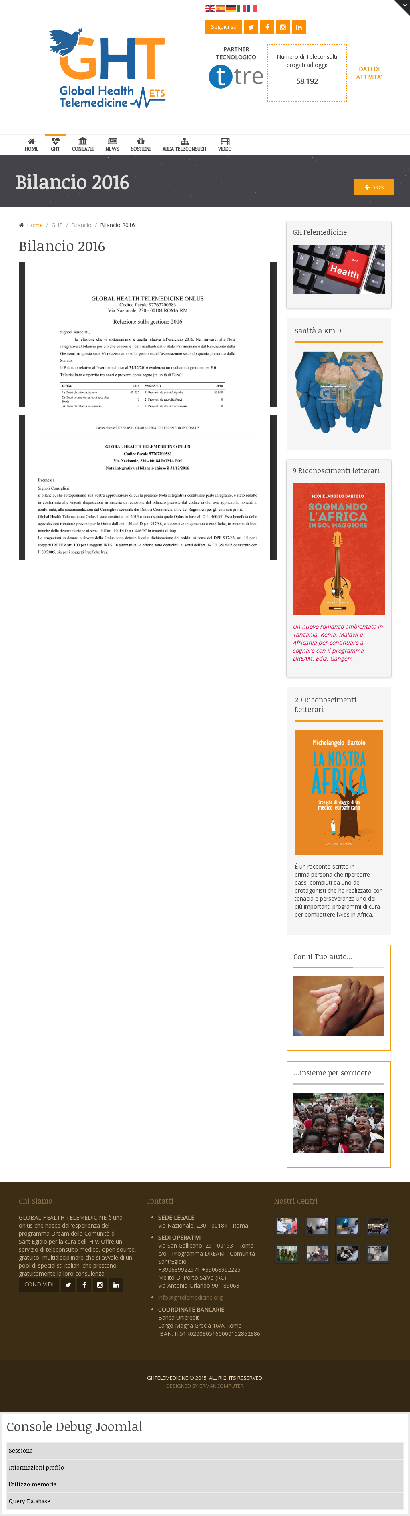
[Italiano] (242, 8)
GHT (55, 148)
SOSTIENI (141, 148)
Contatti (83, 148)
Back (377, 187)
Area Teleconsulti (184, 148)
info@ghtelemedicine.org (190, 1297)
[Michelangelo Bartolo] (339, 791)
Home (32, 148)
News (112, 148)
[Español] (221, 8)
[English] (210, 8)
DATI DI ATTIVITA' (369, 73)
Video (225, 148)
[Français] (252, 8)
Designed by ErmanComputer (205, 1385)
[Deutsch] (231, 8)
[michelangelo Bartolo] (339, 548)
